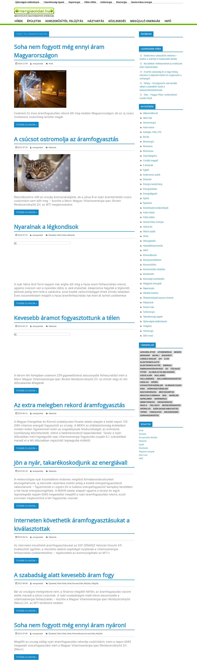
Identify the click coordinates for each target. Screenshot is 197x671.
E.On (166, 359)
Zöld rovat (148, 335)
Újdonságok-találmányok (27, 2)
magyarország (148, 392)
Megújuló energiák (145, 21)
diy (160, 359)
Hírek (19, 21)
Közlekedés (117, 21)
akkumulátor (147, 352)
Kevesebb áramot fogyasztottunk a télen (67, 317)
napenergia (160, 399)
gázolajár (146, 375)
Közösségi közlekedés (153, 278)
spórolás (145, 409)
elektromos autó (149, 362)
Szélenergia (106, 2)
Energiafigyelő (150, 193)
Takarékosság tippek (54, 2)
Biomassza (148, 150)
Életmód (147, 179)
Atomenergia (149, 122)
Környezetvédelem (152, 259)
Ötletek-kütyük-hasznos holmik (158, 297)
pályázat (155, 405)
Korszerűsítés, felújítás (64, 21)
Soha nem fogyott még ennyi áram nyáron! (70, 625)
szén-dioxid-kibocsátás (165, 409)
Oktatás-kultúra (150, 292)
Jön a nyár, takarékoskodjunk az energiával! (70, 462)
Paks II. (143, 405)
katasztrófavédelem (151, 385)
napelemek (146, 399)
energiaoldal (38, 63)
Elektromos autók (151, 174)
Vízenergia (148, 330)
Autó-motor (148, 127)
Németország (147, 402)
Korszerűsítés (149, 264)
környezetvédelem (157, 389)
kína (142, 389)
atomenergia (165, 352)
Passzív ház (148, 307)
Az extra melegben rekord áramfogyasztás (69, 405)
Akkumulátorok (150, 113)
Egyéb (146, 169)
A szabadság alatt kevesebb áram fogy (64, 575)
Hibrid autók (149, 231)
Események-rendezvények (155, 207)
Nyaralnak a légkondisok (46, 226)
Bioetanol (148, 146)
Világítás (94, 583)
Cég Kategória (150, 155)
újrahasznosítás (149, 415)
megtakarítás (166, 392)
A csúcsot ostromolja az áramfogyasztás (66, 139)
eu (167, 369)
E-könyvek (148, 165)
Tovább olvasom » (26, 124)
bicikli (155, 355)
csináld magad (148, 359)
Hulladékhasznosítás (153, 245)
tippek (143, 412)
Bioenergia (121, 2)
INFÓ (168, 21)
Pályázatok (148, 302)
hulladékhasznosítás (169, 379)
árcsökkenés (171, 412)
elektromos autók (150, 365)
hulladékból (147, 379)
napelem (173, 395)
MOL (164, 395)
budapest (167, 355)
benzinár (145, 355)
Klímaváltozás (78, 633)
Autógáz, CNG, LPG (152, 132)
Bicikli (146, 136)
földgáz (175, 369)
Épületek (34, 21)
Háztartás (96, 21)
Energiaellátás (150, 188)
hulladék (160, 375)
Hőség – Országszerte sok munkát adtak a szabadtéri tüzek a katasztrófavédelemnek (158, 86)
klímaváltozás (173, 385)
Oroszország (164, 402)
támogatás (155, 412)
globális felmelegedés (161, 372)
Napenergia (74, 2)
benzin (177, 352)
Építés (146, 198)
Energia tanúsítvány (152, 184)
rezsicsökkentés (171, 405)
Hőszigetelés (149, 240)
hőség (154, 382)
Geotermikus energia (141, 2)
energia (167, 365)
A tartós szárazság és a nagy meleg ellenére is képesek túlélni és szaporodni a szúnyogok (160, 75)
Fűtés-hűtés (90, 2)
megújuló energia (150, 395)
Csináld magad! (150, 160)
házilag (144, 382)
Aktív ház (147, 117)
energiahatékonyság (151, 369)
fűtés (143, 372)
